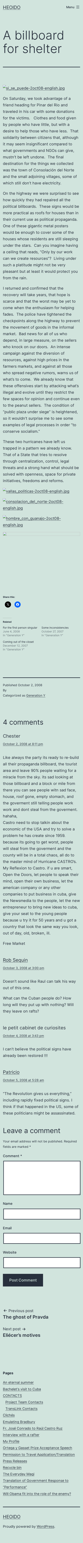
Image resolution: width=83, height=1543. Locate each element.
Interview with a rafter (21, 1435)
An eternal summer (18, 1382)
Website (10, 1252)
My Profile (11, 1441)
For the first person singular (20, 627)
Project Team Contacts (24, 1402)
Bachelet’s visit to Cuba (22, 1389)
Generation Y (35, 695)
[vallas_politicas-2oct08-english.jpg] (36, 491)
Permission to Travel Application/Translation (39, 1455)
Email (7, 1228)
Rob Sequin (15, 960)
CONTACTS (12, 1396)
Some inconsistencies (55, 627)
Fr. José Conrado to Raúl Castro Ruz (33, 1428)
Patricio (11, 1072)
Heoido (11, 7)
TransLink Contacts (21, 1409)
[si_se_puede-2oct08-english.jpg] (34, 88)
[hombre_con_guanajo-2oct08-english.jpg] (41, 521)
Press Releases (15, 1461)
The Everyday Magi (18, 1474)
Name (8, 1204)
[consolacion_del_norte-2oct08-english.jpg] (41, 504)
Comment (12, 1156)
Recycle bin (12, 1468)
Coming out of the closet (18, 641)
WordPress (45, 1526)
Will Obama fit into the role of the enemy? (37, 1494)
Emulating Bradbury (19, 1422)
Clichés (9, 1415)
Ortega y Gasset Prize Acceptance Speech (37, 1448)
